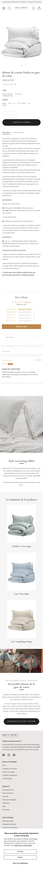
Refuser (20, 857)
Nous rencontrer (7, 793)
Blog (3, 806)
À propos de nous (8, 790)
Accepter (20, 851)
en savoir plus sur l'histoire (21, 721)
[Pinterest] (14, 755)
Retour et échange (8, 772)
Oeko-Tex (7, 241)
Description (6, 132)
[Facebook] (3, 755)
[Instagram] (9, 755)
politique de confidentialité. (23, 845)
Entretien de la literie (9, 824)
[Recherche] (9, 8)
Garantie (5, 796)
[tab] (7, 132)
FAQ (3, 765)
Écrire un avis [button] (21, 326)
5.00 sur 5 (27, 302)
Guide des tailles (18, 132)
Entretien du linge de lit (10, 827)
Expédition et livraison (9, 768)
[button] (11, 309)
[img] (7, 360)
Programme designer (9, 799)
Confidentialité (7, 778)
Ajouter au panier (21, 122)
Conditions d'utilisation (9, 775)
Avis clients (6, 809)
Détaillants (6, 803)
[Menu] (3, 8)
